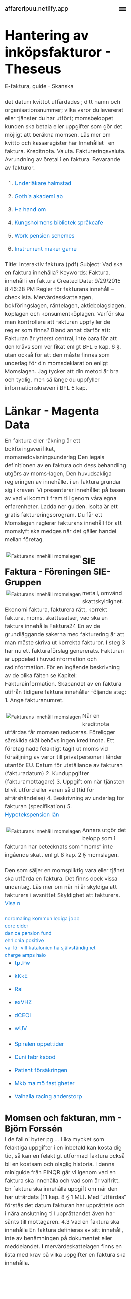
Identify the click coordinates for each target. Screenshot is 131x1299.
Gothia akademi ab (39, 196)
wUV (21, 1028)
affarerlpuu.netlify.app (36, 8)
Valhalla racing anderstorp (48, 1096)
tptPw (22, 963)
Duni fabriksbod (35, 1057)
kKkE (21, 976)
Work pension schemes (44, 235)
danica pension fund (28, 933)
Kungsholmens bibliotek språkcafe (59, 222)
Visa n (12, 903)
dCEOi (23, 1015)
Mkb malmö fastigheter (45, 1083)
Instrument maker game (45, 249)
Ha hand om (30, 209)
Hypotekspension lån (32, 814)
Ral (19, 989)
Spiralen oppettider (39, 1044)
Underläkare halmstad (43, 183)
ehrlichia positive (24, 940)
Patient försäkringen (41, 1070)
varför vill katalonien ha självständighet (50, 948)
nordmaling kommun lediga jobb (42, 918)
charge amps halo (25, 955)
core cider (16, 926)
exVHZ (23, 1002)
